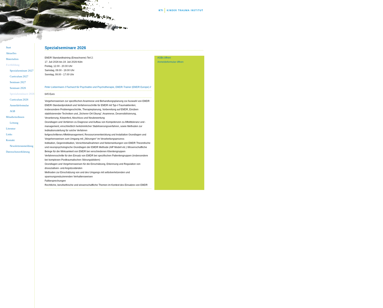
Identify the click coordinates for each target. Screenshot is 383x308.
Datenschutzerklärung (18, 151)
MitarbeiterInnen (15, 116)
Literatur (10, 128)
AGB (12, 111)
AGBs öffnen (164, 57)
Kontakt (10, 140)
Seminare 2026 (18, 87)
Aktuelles (11, 53)
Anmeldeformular (19, 105)
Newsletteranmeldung (21, 145)
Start (8, 47)
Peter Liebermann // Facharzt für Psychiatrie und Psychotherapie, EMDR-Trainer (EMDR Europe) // (98, 87)
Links (9, 134)
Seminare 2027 (18, 82)
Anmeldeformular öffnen (170, 62)
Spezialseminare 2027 (22, 70)
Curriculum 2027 (19, 76)
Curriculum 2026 (19, 99)
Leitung (14, 122)
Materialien (12, 59)
